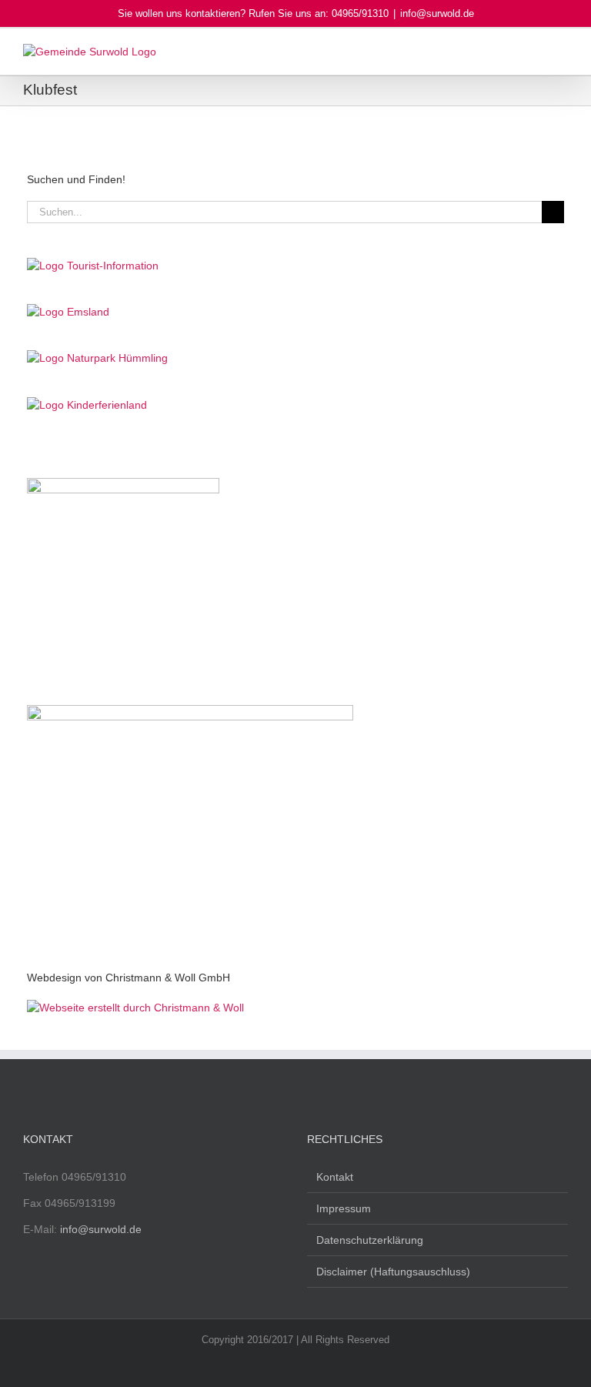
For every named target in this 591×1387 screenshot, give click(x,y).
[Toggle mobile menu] (562, 52)
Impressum (343, 1208)
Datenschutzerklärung (369, 1240)
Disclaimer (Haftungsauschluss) (393, 1271)
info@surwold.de (437, 13)
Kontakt (334, 1177)
